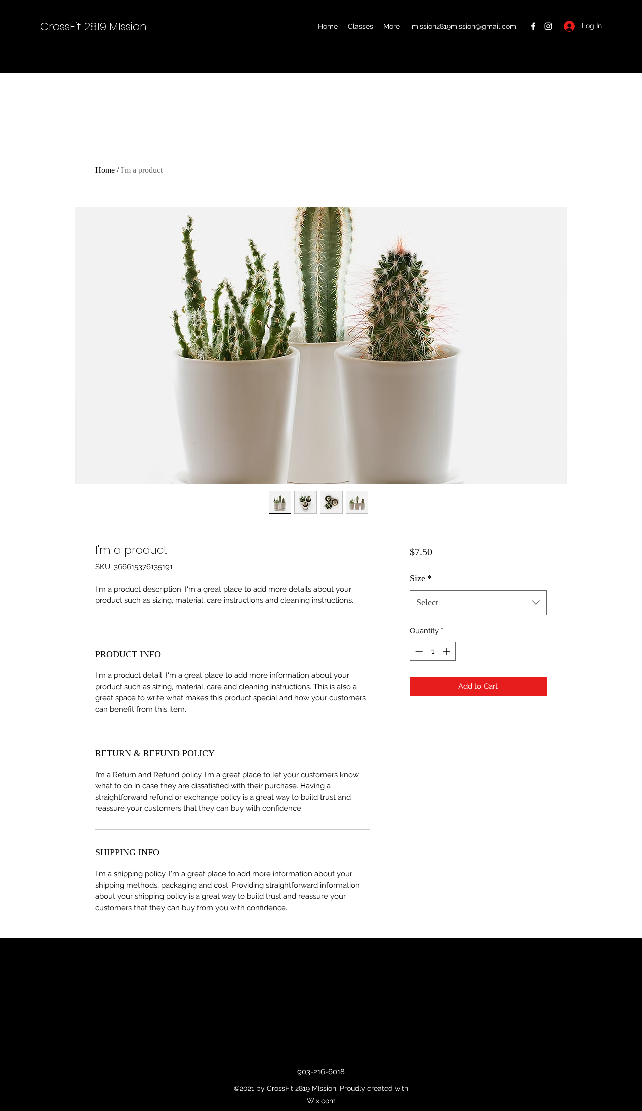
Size (421, 578)
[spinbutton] (432, 651)
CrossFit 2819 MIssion (93, 26)
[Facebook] (533, 26)
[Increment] (447, 651)
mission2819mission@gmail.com (464, 26)
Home (105, 170)
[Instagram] (548, 26)
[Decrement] (418, 651)
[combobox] (478, 602)
